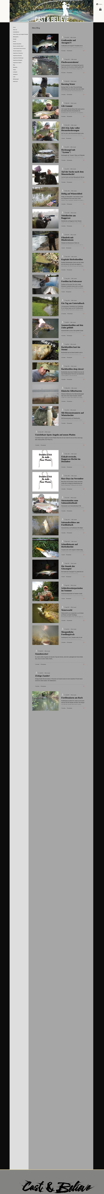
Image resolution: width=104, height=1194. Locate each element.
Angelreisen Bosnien (17, 55)
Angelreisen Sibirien (17, 62)
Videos (14, 69)
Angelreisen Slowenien (18, 53)
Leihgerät (15, 72)
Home (14, 27)
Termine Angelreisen (17, 50)
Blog (14, 65)
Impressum (15, 81)
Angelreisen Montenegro (18, 57)
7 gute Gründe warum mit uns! (19, 48)
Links (14, 76)
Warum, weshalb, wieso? (18, 46)
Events (14, 41)
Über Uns (15, 29)
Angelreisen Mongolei (17, 60)
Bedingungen (16, 79)
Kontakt (14, 39)
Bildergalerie (15, 36)
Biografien (15, 67)
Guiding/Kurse (16, 32)
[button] (100, 9)
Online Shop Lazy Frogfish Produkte (20, 34)
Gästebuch (15, 74)
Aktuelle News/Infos (17, 43)
